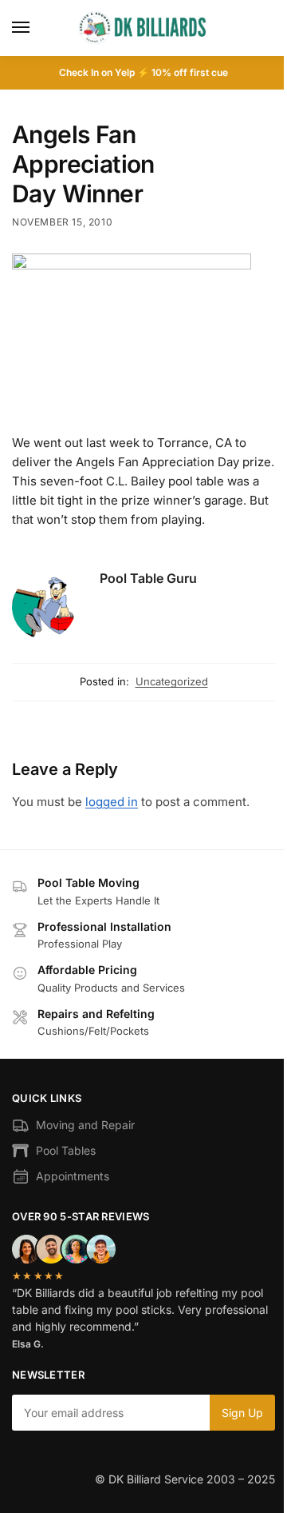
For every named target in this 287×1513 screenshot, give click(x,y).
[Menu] (36, 28)
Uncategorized (172, 681)
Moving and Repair (85, 1125)
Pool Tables (66, 1150)
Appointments (72, 1176)
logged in (111, 801)
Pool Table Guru (148, 578)
